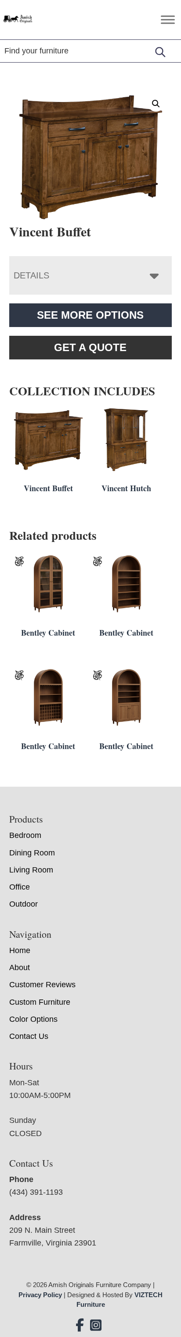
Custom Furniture (39, 1002)
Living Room (31, 870)
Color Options (33, 1019)
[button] (156, 104)
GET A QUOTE (90, 347)
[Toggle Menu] (168, 19)
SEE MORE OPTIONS (90, 315)
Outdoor (23, 904)
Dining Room (32, 852)
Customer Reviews (42, 984)
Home (19, 950)
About (19, 967)
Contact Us (28, 1036)
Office (19, 887)
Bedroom (25, 835)
